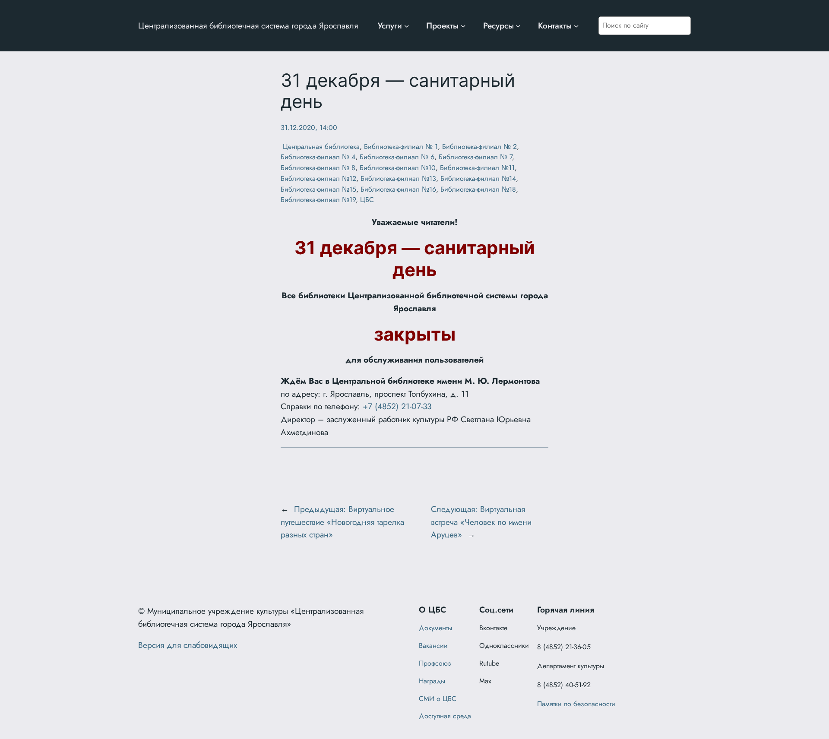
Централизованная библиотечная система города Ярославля (248, 25)
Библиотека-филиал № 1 (401, 147)
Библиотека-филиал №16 (398, 189)
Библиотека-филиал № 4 (318, 157)
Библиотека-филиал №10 (398, 168)
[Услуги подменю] (406, 25)
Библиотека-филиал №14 (478, 178)
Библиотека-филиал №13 (398, 178)
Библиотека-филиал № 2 (479, 147)
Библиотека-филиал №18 (478, 189)
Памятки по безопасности (576, 704)
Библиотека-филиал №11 (477, 168)
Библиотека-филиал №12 (318, 178)
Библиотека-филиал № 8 (318, 168)
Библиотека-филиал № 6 (397, 157)
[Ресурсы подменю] (518, 25)
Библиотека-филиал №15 (318, 189)
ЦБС (367, 200)
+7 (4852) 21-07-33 (397, 406)
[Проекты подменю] (463, 25)
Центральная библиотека (320, 147)
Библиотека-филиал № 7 (475, 157)
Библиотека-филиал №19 (318, 200)
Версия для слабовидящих (187, 645)
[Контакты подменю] (576, 25)
